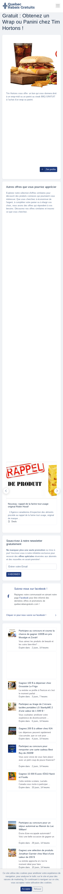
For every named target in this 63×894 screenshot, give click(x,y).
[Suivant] (57, 491)
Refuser (37, 889)
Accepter (26, 889)
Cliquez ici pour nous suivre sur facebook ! (26, 615)
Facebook (24, 598)
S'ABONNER (14, 574)
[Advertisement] (31, 135)
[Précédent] (6, 491)
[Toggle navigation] (57, 5)
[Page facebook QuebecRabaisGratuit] (8, 596)
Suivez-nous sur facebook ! (30, 588)
